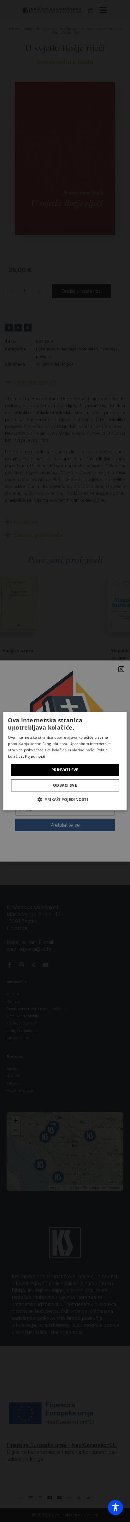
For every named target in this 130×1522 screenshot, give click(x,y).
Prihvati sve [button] (65, 770)
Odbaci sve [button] (65, 785)
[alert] (65, 761)
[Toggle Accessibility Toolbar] (115, 1507)
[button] (65, 799)
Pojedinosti (35, 756)
